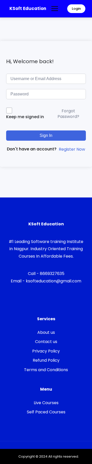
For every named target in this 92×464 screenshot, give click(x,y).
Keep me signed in (25, 117)
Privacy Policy (46, 351)
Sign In (46, 135)
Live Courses (46, 403)
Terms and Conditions (46, 370)
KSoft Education (27, 8)
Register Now (72, 149)
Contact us (46, 342)
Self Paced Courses (46, 412)
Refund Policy (46, 360)
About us (46, 332)
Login (76, 8)
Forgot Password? (68, 113)
